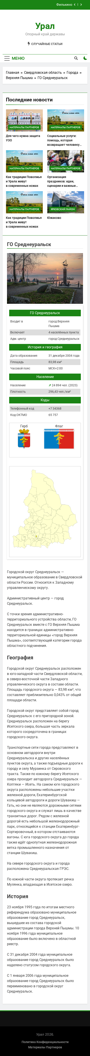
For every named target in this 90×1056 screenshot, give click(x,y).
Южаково (54, 217)
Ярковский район (63, 209)
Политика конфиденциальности (45, 1042)
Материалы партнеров (24, 127)
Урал (45, 26)
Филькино (64, 5)
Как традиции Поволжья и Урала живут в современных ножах (24, 181)
